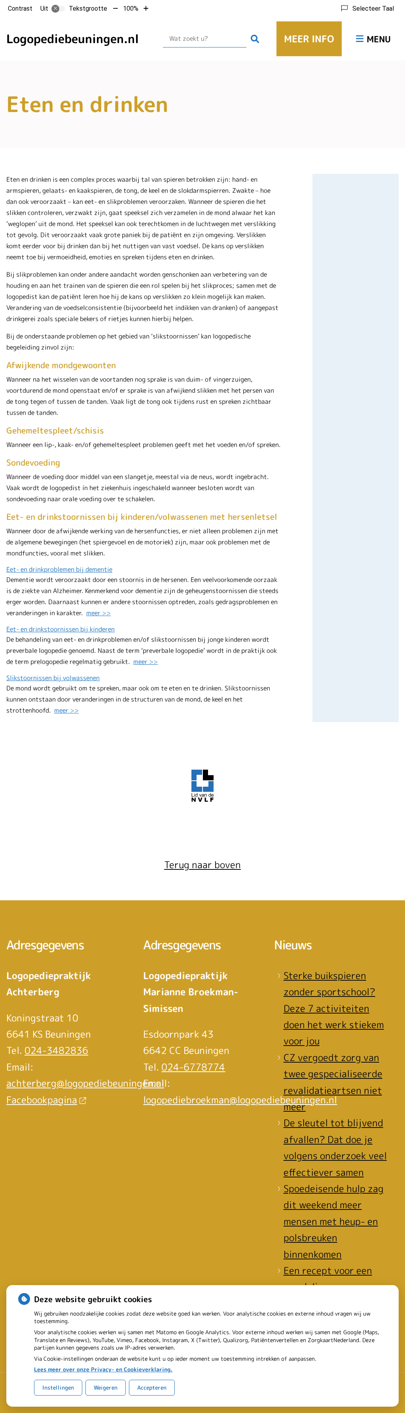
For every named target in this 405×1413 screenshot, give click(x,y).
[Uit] (58, 8)
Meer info (309, 39)
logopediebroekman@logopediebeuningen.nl (240, 1100)
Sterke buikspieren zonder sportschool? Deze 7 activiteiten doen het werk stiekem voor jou (334, 1008)
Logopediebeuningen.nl (72, 38)
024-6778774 (193, 1067)
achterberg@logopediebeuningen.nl (85, 1083)
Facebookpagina (41, 1100)
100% (130, 8)
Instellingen (58, 1387)
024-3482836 (56, 1050)
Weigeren (105, 1387)
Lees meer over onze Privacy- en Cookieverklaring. (103, 1369)
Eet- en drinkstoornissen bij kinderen (60, 629)
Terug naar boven (202, 864)
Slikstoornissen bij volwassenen (53, 677)
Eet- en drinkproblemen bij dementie (59, 569)
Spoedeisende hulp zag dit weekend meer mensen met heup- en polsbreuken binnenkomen (334, 1221)
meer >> (98, 613)
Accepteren (152, 1387)
